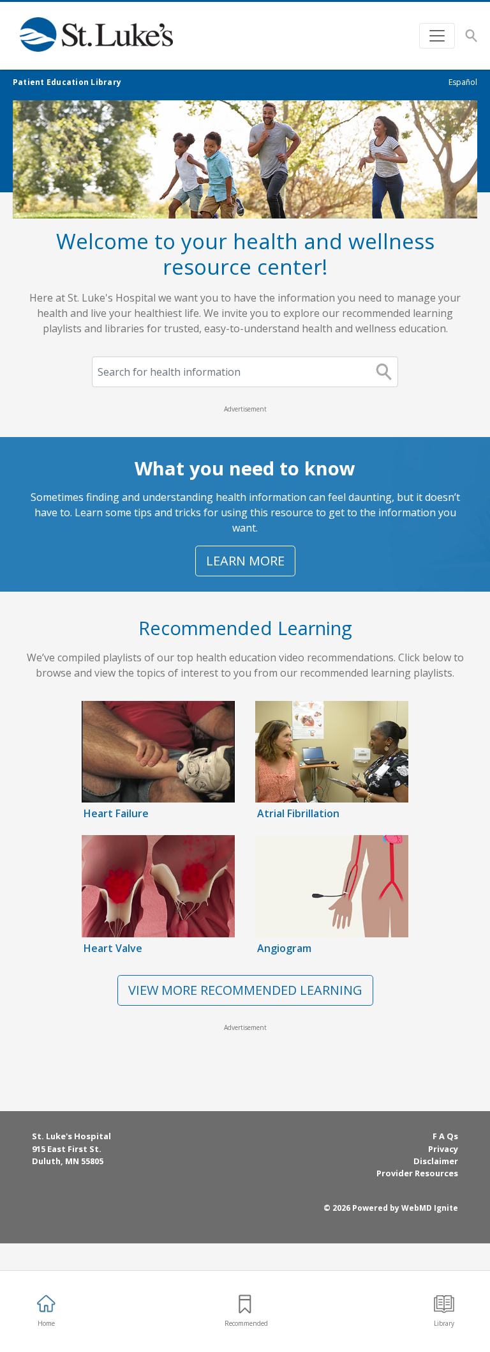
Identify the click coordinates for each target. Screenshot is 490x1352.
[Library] (444, 1304)
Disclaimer (435, 1161)
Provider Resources (417, 1173)
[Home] (102, 36)
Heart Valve (113, 948)
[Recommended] (245, 1304)
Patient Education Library (67, 82)
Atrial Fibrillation (298, 813)
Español (463, 82)
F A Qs (445, 1136)
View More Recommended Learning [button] (245, 990)
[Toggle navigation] (437, 36)
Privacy (443, 1149)
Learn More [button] (245, 560)
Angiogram (284, 948)
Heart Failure (116, 813)
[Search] (471, 35)
